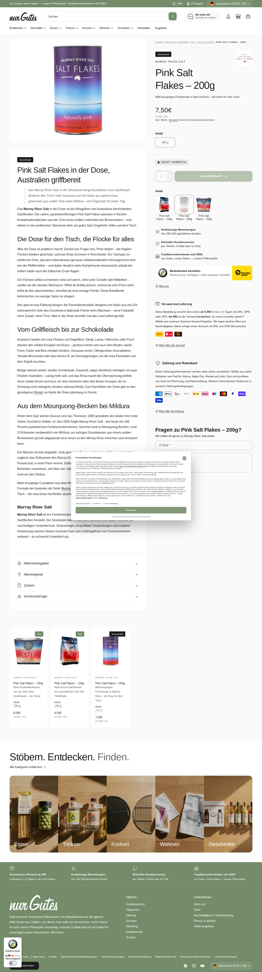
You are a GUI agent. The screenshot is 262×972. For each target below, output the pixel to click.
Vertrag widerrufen (24, 966)
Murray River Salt (170, 61)
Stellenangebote (204, 926)
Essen (54, 28)
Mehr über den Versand (172, 345)
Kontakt (53, 957)
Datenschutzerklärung (139, 957)
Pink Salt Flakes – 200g (110, 683)
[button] (248, 16)
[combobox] (111, 16)
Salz (193, 42)
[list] (131, 874)
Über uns (164, 286)
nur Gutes (23, 957)
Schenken (123, 28)
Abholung (132, 926)
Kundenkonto (134, 931)
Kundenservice (135, 904)
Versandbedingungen (112, 957)
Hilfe (179, 3)
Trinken (70, 28)
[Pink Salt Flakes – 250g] (204, 204)
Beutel (38, 392)
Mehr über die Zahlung (171, 411)
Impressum (38, 957)
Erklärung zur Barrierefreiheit (195, 957)
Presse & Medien (204, 920)
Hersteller (36, 28)
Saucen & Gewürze (176, 42)
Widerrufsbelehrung (165, 957)
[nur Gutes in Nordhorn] (238, 16)
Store (197, 909)
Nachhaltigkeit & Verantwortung (213, 915)
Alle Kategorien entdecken (26, 767)
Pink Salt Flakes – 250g (28, 683)
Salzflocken (206, 42)
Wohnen (105, 28)
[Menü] (19, 939)
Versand (173, 120)
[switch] (13, 963)
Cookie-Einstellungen (225, 957)
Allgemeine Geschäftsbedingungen (79, 957)
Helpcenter (133, 909)
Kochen (87, 28)
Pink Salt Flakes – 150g (69, 683)
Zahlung (131, 915)
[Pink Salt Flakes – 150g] (164, 204)
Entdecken (16, 28)
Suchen (131, 937)
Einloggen (197, 3)
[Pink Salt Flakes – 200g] (184, 204)
